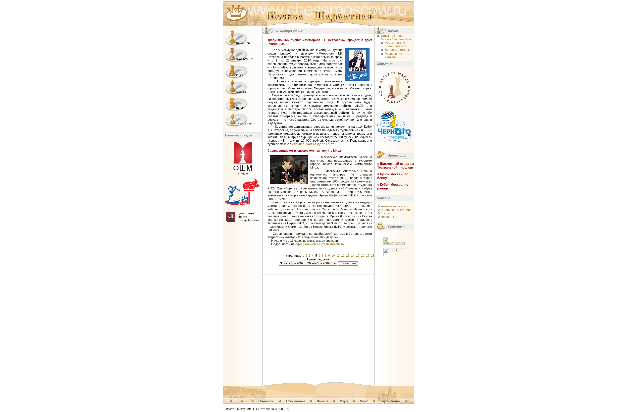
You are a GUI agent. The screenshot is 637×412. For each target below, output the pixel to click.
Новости (266, 401)
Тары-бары (390, 401)
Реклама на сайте (393, 206)
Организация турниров (396, 210)
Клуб (364, 401)
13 (348, 255)
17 (368, 255)
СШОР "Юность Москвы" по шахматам (396, 37)
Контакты (387, 217)
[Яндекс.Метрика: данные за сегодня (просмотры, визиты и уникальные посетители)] (394, 241)
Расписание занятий (393, 55)
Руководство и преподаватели (396, 44)
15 (358, 255)
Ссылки (385, 213)
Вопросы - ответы (397, 50)
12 (343, 255)
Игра (344, 401)
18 (372, 255)
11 (338, 255)
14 (353, 255)
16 (363, 255)
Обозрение (295, 401)
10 (333, 255)
